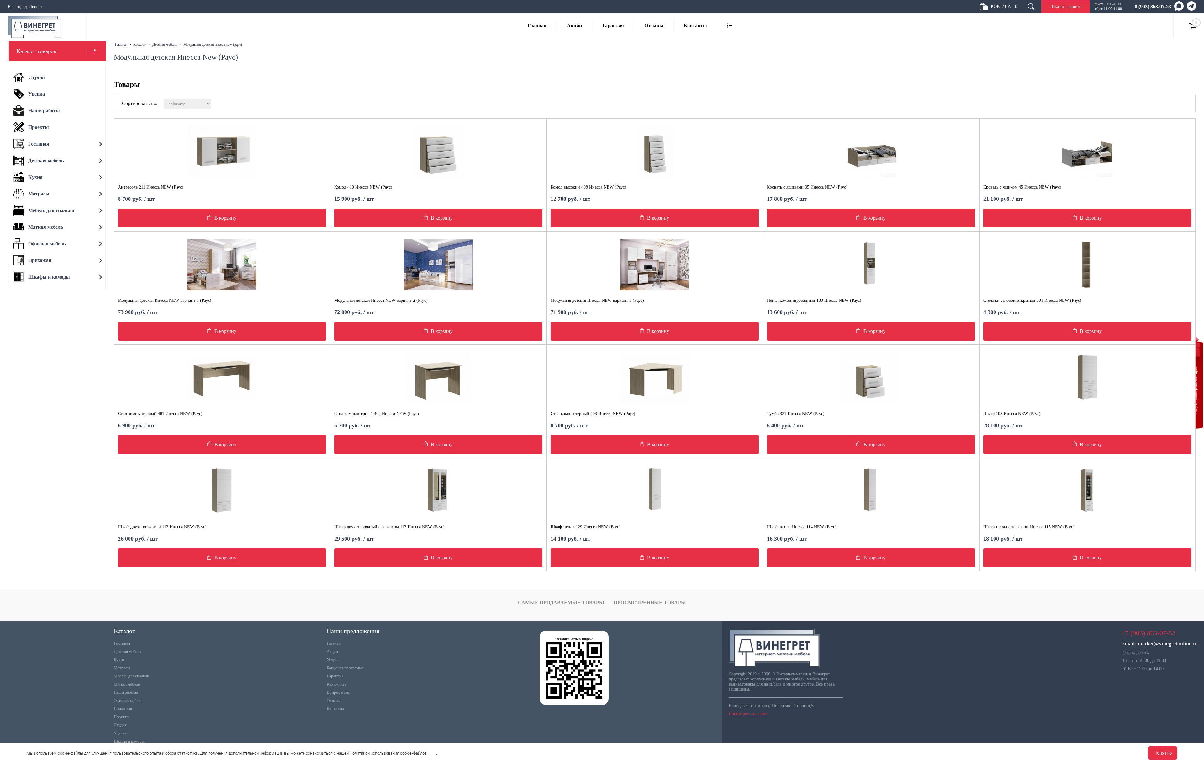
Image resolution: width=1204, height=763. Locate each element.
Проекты (121, 716)
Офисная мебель (128, 700)
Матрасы (122, 667)
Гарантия (613, 25)
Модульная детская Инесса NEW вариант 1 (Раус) (164, 300)
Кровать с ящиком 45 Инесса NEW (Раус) (1022, 187)
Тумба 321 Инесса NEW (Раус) (796, 413)
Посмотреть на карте (748, 714)
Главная (537, 25)
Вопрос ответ (339, 692)
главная (121, 44)
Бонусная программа (345, 667)
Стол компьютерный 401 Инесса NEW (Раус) (160, 413)
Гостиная (122, 643)
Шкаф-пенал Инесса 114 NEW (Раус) (802, 527)
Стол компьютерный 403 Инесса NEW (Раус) (593, 413)
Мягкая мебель (127, 684)
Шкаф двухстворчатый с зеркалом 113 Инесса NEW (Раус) (389, 527)
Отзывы (653, 25)
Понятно (1163, 753)
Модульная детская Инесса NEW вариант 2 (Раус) (381, 300)
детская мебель (164, 44)
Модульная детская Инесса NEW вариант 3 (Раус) (597, 300)
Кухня (119, 659)
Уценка (120, 733)
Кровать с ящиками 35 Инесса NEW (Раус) (807, 187)
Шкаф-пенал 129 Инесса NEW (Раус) (585, 527)
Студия (120, 725)
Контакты (695, 25)
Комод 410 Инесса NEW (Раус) (363, 187)
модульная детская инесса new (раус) (212, 44)
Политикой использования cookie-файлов (388, 753)
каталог (139, 44)
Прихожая (123, 708)
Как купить (336, 684)
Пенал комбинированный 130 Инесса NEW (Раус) (814, 300)
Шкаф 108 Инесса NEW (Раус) (1012, 413)
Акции (574, 25)
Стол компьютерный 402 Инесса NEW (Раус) (376, 413)
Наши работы (126, 692)
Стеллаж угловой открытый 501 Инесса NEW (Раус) (1032, 300)
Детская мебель (127, 651)
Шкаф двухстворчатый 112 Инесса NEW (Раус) (162, 527)
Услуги (333, 659)
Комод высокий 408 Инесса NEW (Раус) (588, 187)
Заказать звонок (1066, 6)
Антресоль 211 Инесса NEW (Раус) (150, 187)
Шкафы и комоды (129, 741)
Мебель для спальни (131, 676)
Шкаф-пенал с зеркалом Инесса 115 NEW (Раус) (1029, 527)
